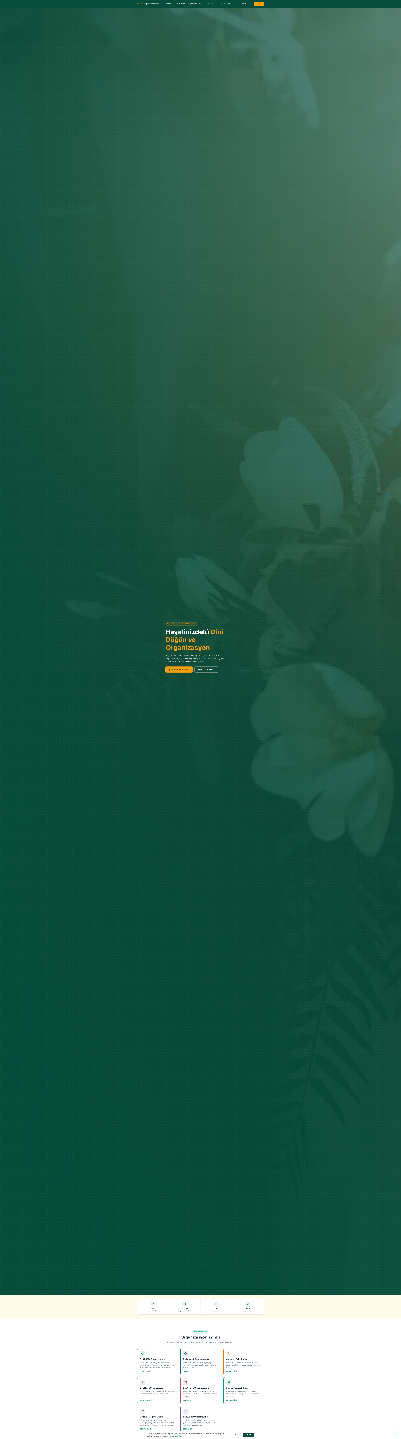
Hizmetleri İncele (207, 669)
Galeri (220, 4)
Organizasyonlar (194, 4)
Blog (230, 4)
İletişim (243, 4)
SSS (236, 4)
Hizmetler (209, 4)
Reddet (237, 1435)
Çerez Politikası (177, 1436)
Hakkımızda (181, 4)
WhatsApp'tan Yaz (180, 669)
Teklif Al (259, 4)
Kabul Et (248, 1435)
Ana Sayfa (169, 4)
